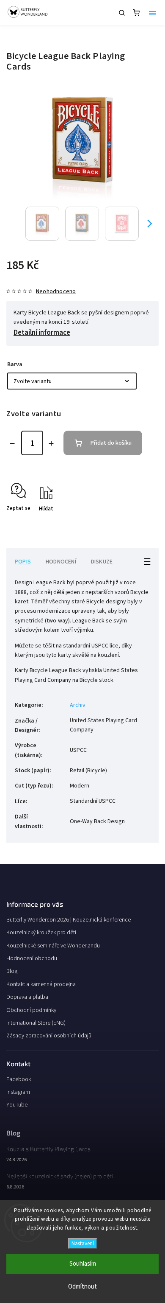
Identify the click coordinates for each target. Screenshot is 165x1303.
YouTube (17, 1105)
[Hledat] (122, 12)
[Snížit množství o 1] (12, 443)
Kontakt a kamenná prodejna (41, 984)
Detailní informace (42, 333)
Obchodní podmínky (31, 1010)
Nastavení (83, 1243)
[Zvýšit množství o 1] (51, 443)
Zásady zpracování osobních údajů (48, 1035)
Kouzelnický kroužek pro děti (41, 932)
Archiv (77, 705)
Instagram (18, 1092)
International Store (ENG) (36, 1023)
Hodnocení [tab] (61, 562)
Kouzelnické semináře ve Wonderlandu (53, 946)
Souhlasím (82, 1263)
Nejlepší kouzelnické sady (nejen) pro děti (59, 1176)
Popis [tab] (23, 562)
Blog (11, 971)
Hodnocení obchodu (31, 958)
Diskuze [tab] (102, 562)
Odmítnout (82, 1286)
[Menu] (152, 12)
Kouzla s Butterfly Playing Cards (48, 1148)
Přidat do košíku (111, 443)
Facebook (18, 1079)
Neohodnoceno (56, 291)
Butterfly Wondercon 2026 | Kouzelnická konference (68, 920)
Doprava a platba (27, 997)
